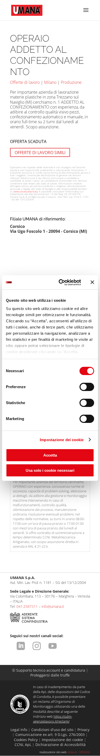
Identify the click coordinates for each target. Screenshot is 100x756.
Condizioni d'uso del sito (52, 729)
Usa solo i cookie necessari (50, 470)
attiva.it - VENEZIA (78, 752)
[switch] (86, 387)
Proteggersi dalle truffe (50, 675)
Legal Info (19, 729)
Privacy (83, 729)
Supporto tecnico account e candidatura (49, 670)
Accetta (50, 455)
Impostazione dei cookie (62, 440)
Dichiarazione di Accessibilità (60, 744)
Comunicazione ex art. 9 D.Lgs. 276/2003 (50, 734)
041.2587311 (27, 606)
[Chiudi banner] (92, 282)
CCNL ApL (23, 744)
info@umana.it (53, 606)
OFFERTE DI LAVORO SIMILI (40, 152)
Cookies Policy (26, 739)
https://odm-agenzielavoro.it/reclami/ (52, 719)
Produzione (71, 82)
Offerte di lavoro (25, 82)
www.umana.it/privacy (26, 191)
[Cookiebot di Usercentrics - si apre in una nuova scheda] (60, 282)
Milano (50, 82)
